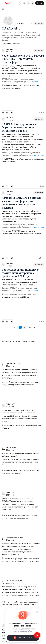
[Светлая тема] (20, 3)
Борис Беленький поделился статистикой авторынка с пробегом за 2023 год (20, 273)
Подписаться (39, 23)
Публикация (28, 3)
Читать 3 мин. (39, 291)
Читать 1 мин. (39, 155)
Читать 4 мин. (38, 82)
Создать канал (32, 3)
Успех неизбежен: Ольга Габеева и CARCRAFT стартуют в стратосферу (23, 59)
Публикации (6, 44)
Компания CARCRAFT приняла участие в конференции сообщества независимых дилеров (21, 202)
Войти (39, 3)
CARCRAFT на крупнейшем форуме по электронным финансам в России (19, 127)
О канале (17, 44)
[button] (24, 3)
